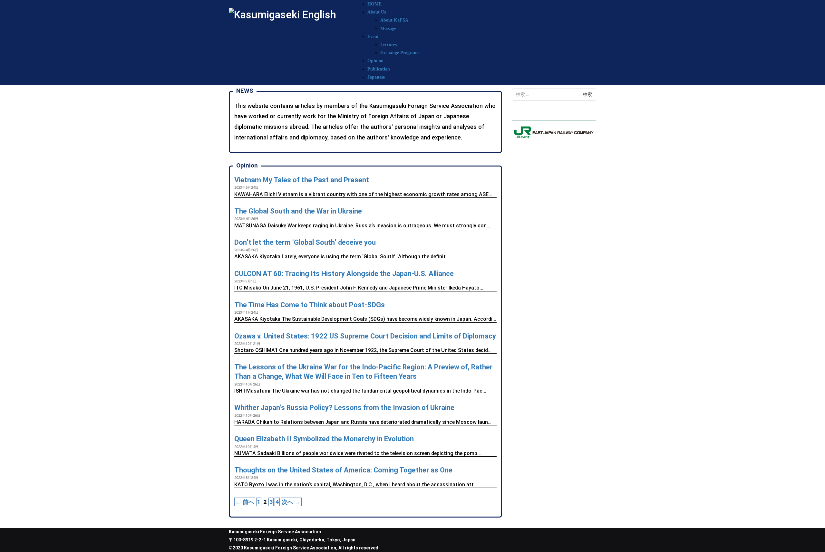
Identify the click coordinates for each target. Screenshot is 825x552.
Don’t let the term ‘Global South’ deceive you (305, 242)
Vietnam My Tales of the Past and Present (301, 180)
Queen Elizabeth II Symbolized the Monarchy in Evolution (324, 439)
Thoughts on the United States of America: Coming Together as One (343, 470)
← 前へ (244, 502)
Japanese (376, 77)
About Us (376, 12)
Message (388, 28)
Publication (378, 69)
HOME (374, 4)
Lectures (388, 44)
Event (373, 36)
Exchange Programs (399, 52)
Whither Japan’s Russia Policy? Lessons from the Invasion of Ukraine (344, 408)
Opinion (375, 60)
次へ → (291, 502)
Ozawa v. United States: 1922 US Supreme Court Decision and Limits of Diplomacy (365, 336)
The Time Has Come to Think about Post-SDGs (309, 305)
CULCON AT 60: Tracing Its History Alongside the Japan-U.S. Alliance (344, 274)
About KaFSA (394, 20)
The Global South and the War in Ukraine (298, 211)
